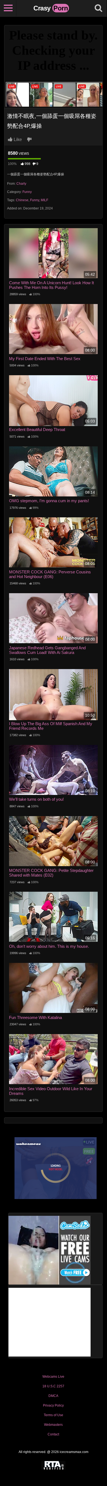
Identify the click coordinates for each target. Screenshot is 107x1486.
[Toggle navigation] (8, 8)
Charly (21, 184)
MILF (44, 200)
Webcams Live (53, 1377)
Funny (27, 192)
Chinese (22, 200)
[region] (53, 1430)
